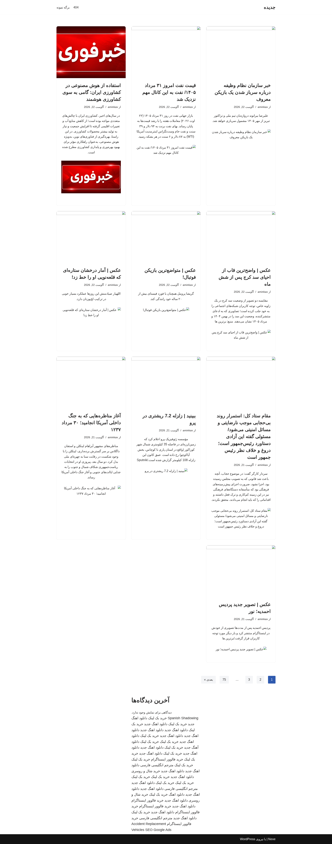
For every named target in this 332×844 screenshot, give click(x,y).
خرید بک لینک (157, 718)
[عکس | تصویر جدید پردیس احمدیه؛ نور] (241, 571)
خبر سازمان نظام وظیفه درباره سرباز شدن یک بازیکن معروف (243, 92)
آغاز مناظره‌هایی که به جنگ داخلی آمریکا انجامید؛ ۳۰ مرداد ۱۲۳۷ (91, 422)
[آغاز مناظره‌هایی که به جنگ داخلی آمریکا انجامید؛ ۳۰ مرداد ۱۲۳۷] (91, 382)
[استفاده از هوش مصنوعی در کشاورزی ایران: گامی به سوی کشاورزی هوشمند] (91, 52)
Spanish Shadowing (183, 718)
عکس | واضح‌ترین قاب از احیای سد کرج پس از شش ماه (245, 277)
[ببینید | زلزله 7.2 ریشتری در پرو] (166, 382)
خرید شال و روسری (145, 771)
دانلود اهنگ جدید (155, 724)
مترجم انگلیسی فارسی (156, 765)
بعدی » (208, 679)
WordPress (247, 839)
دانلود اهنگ (176, 794)
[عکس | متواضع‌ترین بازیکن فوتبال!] (166, 237)
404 (76, 7)
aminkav (263, 106)
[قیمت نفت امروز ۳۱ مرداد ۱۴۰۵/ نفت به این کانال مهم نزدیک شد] (166, 52)
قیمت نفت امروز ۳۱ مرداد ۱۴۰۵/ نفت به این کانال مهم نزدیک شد (169, 92)
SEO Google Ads (158, 830)
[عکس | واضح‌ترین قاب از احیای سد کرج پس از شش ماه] (241, 237)
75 (224, 679)
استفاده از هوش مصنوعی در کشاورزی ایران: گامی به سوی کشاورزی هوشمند (91, 92)
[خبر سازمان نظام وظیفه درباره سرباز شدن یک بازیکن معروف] (241, 52)
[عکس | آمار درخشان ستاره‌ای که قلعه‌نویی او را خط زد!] (91, 237)
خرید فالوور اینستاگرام (167, 759)
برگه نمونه (63, 7)
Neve (272, 839)
